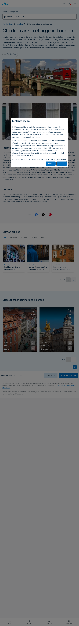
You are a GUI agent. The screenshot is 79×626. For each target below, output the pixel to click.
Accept (62, 164)
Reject (50, 164)
